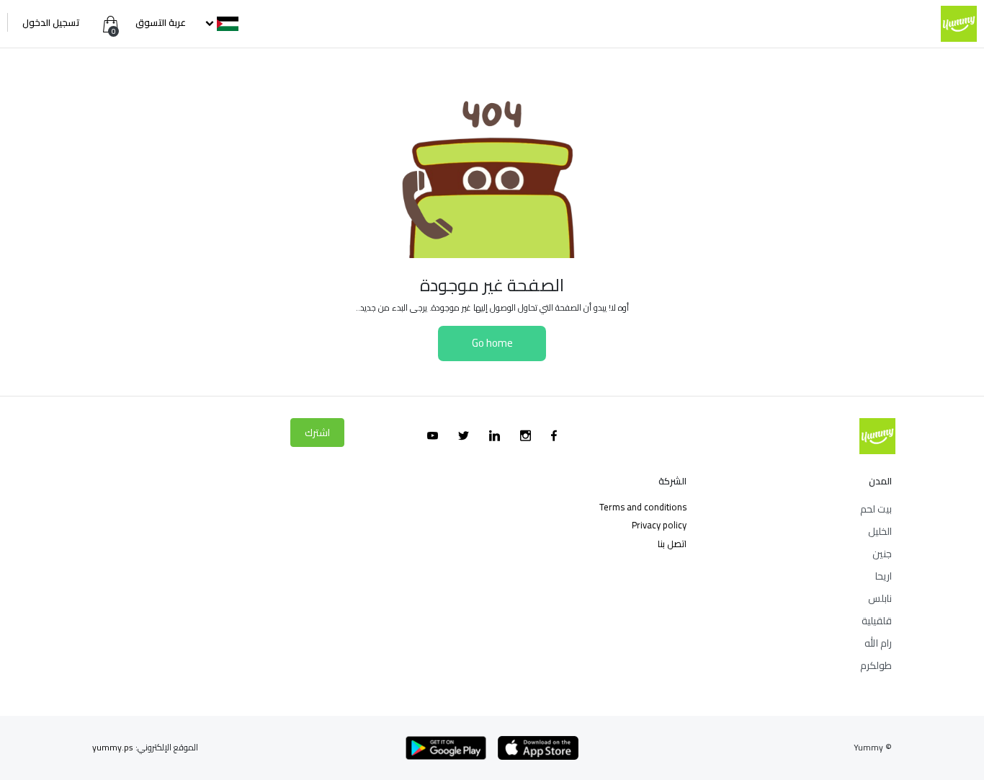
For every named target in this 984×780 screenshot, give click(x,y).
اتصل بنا (672, 543)
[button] (220, 22)
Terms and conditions (642, 506)
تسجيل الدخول (51, 22)
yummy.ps (112, 747)
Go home (492, 342)
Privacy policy (659, 524)
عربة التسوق (159, 22)
